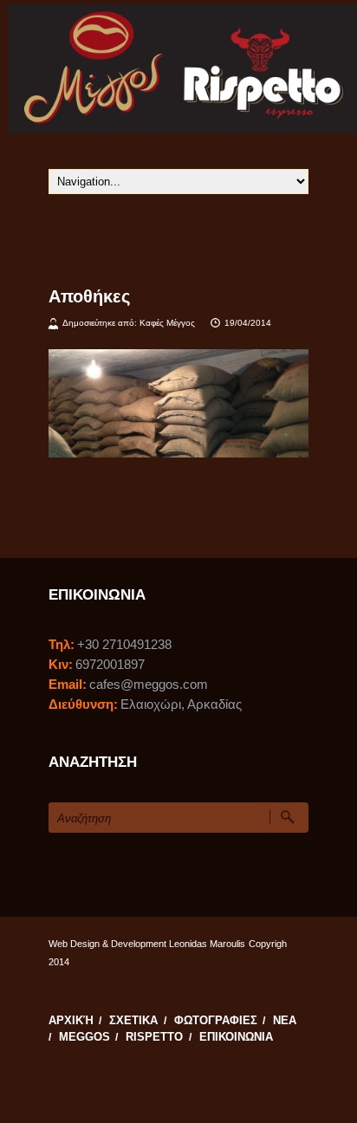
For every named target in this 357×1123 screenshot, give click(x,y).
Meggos (84, 1037)
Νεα (284, 1021)
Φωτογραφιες (215, 1021)
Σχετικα (133, 1021)
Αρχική (71, 1021)
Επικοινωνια (236, 1037)
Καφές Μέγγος (167, 323)
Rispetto (154, 1037)
